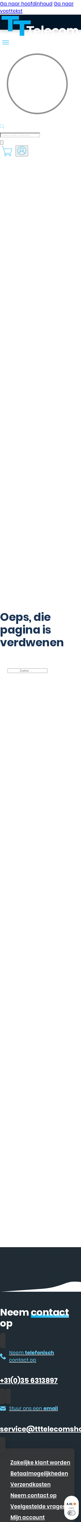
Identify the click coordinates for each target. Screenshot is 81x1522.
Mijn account (27, 1517)
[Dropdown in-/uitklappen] (22, 150)
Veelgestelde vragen (38, 1506)
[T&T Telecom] (20, 26)
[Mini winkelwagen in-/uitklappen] (7, 151)
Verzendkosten (30, 1484)
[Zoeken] (1, 142)
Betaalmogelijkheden (39, 1473)
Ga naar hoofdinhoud (26, 3)
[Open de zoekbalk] (2, 126)
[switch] (71, 1513)
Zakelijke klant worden (40, 1462)
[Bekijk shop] (5, 42)
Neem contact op (33, 1495)
